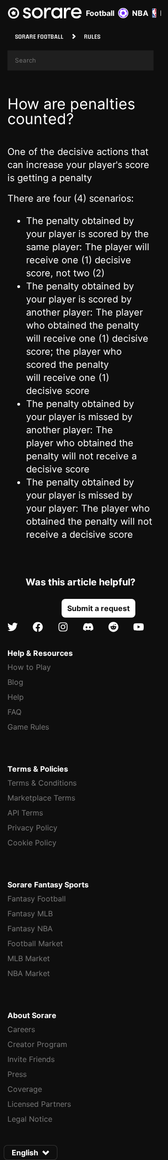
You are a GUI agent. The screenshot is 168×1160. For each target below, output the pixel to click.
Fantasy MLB (30, 913)
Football (100, 13)
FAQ (14, 712)
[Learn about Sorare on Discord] (88, 627)
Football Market (35, 943)
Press (17, 1074)
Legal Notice (29, 1119)
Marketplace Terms (41, 797)
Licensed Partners (39, 1104)
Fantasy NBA (30, 928)
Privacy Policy (32, 827)
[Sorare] (44, 13)
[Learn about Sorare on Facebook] (38, 627)
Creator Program (37, 1044)
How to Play (29, 667)
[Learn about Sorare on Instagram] (63, 627)
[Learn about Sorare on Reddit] (113, 627)
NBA (140, 13)
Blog (15, 682)
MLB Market (28, 958)
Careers (21, 1029)
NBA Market (28, 973)
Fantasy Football (36, 898)
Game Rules (28, 726)
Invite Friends (31, 1059)
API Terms (25, 812)
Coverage (24, 1089)
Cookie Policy (31, 842)
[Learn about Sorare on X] (12, 627)
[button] (98, 608)
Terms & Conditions (42, 782)
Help (15, 697)
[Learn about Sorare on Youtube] (138, 627)
